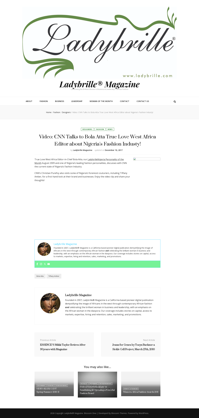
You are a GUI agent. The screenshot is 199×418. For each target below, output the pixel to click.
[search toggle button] (175, 102)
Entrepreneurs (106, 383)
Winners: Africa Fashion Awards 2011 (140, 392)
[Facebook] (37, 264)
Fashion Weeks (61, 385)
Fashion (44, 101)
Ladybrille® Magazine (99, 83)
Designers (87, 129)
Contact (124, 101)
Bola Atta (40, 276)
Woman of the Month (101, 101)
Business (59, 101)
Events (126, 389)
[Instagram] (41, 264)
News (110, 129)
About (29, 101)
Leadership (76, 101)
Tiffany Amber (53, 276)
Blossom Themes (119, 413)
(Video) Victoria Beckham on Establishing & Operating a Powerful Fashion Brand (97, 390)
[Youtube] (48, 264)
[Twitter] (45, 264)
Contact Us (143, 101)
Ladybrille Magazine (82, 150)
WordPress (143, 413)
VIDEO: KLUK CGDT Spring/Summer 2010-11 (48, 390)
